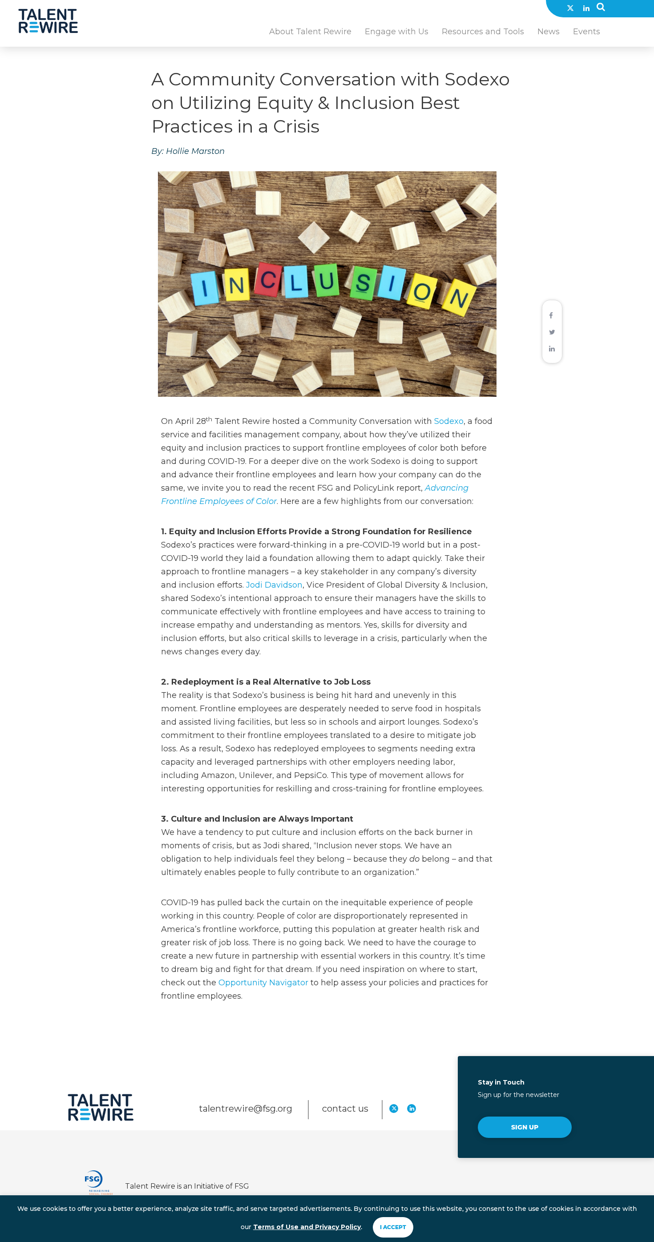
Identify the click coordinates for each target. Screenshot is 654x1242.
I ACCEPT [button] (393, 1227)
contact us (345, 1108)
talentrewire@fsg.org (247, 1108)
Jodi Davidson (274, 585)
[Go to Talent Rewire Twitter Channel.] (570, 8)
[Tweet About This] (552, 331)
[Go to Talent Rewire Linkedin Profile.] (586, 8)
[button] (601, 9)
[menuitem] (310, 37)
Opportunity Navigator (263, 983)
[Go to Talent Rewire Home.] (48, 21)
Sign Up (524, 1127)
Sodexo (449, 421)
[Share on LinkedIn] (552, 348)
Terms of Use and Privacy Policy (307, 1227)
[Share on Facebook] (551, 315)
